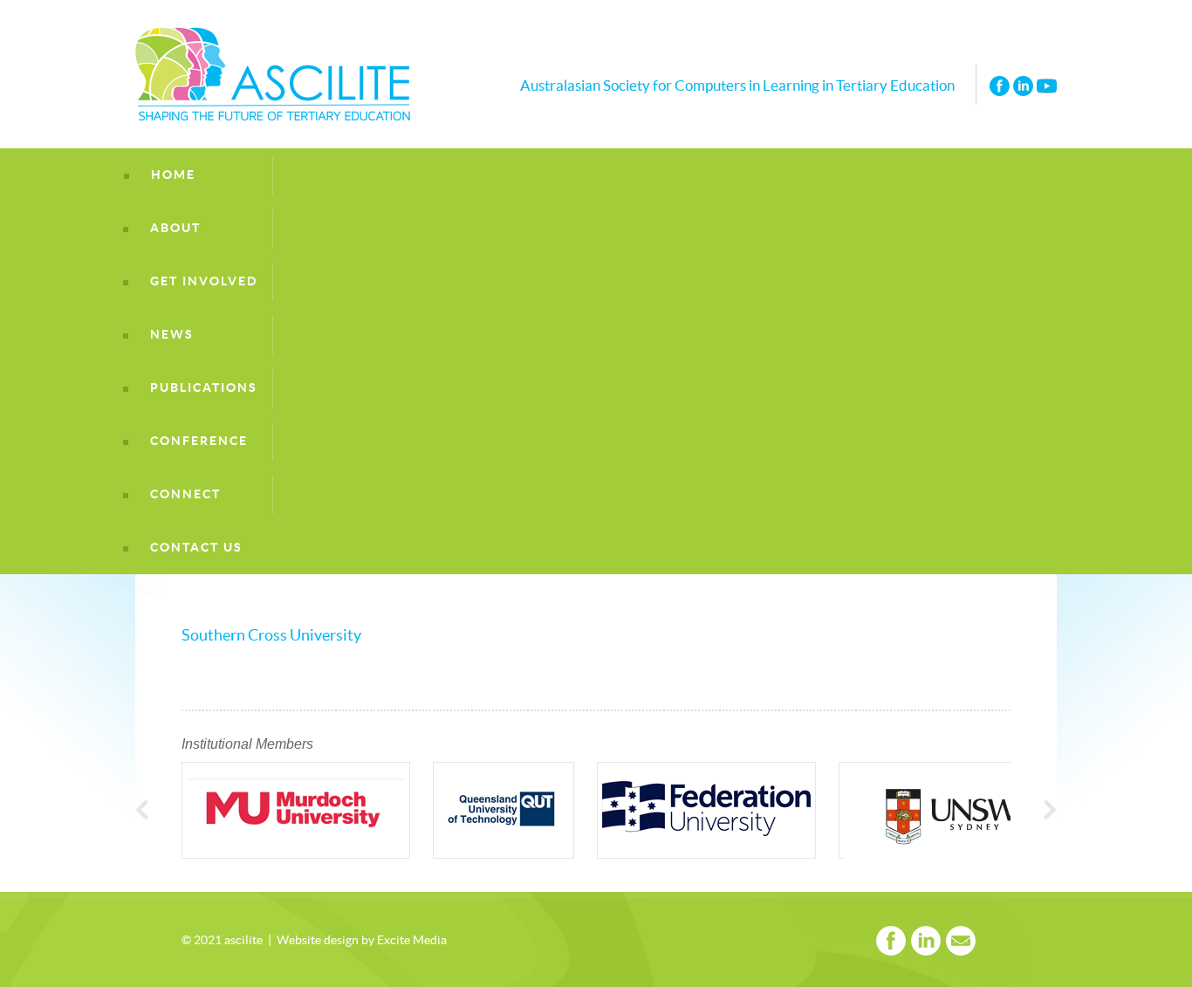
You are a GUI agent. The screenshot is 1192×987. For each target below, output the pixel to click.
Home (173, 175)
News (172, 334)
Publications (203, 387)
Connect (185, 494)
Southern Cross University (271, 635)
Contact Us (196, 547)
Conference (199, 441)
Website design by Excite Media (362, 941)
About (175, 228)
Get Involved (203, 281)
